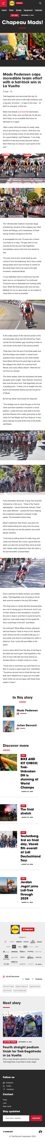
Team (11, 10)
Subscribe (36, 1118)
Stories (18, 10)
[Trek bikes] (8, 1131)
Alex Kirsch (7, 991)
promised (22, 112)
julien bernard (35, 986)
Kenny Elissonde (20, 991)
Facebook (38, 979)
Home (4, 10)
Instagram (9, 1083)
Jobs (4, 1103)
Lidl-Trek (14, 15)
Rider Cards (7, 1106)
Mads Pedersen (21, 986)
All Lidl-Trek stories (12, 976)
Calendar (38, 10)
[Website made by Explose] (40, 1131)
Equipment (28, 10)
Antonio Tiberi (8, 986)
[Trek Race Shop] (16, 3)
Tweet (27, 979)
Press (5, 1100)
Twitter (8, 1086)
